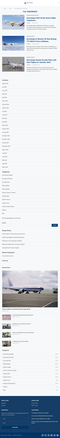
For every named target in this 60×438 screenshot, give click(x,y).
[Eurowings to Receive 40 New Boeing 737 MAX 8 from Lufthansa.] (13, 43)
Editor (29, 22)
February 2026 (5, 104)
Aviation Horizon (30, 377)
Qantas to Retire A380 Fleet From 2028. (40, 418)
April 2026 (4, 97)
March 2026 (5, 101)
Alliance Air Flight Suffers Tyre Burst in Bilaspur (13, 244)
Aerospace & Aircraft (30, 357)
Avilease (30, 386)
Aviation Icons (30, 380)
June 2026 (4, 90)
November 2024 (6, 139)
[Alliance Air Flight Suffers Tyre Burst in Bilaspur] (6, 335)
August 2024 (5, 149)
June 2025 (4, 115)
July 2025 (4, 111)
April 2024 (4, 163)
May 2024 (4, 160)
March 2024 (5, 167)
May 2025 (4, 118)
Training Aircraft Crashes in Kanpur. (10, 247)
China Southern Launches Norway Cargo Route (13, 234)
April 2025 (4, 121)
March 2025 (5, 125)
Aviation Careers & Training (30, 370)
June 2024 (4, 156)
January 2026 (5, 108)
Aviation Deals (30, 373)
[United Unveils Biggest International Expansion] (6, 317)
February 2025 (5, 128)
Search (4, 222)
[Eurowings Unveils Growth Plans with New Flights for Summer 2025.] (13, 64)
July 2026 (4, 87)
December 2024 (6, 135)
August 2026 (5, 83)
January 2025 (5, 132)
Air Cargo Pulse (30, 360)
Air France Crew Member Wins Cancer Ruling (42, 415)
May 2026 (4, 94)
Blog (30, 390)
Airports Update (30, 367)
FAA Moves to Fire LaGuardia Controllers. (12, 240)
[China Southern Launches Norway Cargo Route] (30, 289)
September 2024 (6, 146)
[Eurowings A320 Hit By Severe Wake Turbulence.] (13, 22)
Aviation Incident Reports (30, 383)
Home (4, 8)
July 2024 (4, 153)
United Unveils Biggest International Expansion (13, 237)
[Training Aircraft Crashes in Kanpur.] (6, 344)
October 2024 (5, 142)
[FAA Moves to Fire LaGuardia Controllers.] (6, 326)
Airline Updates (30, 364)
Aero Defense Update (30, 354)
